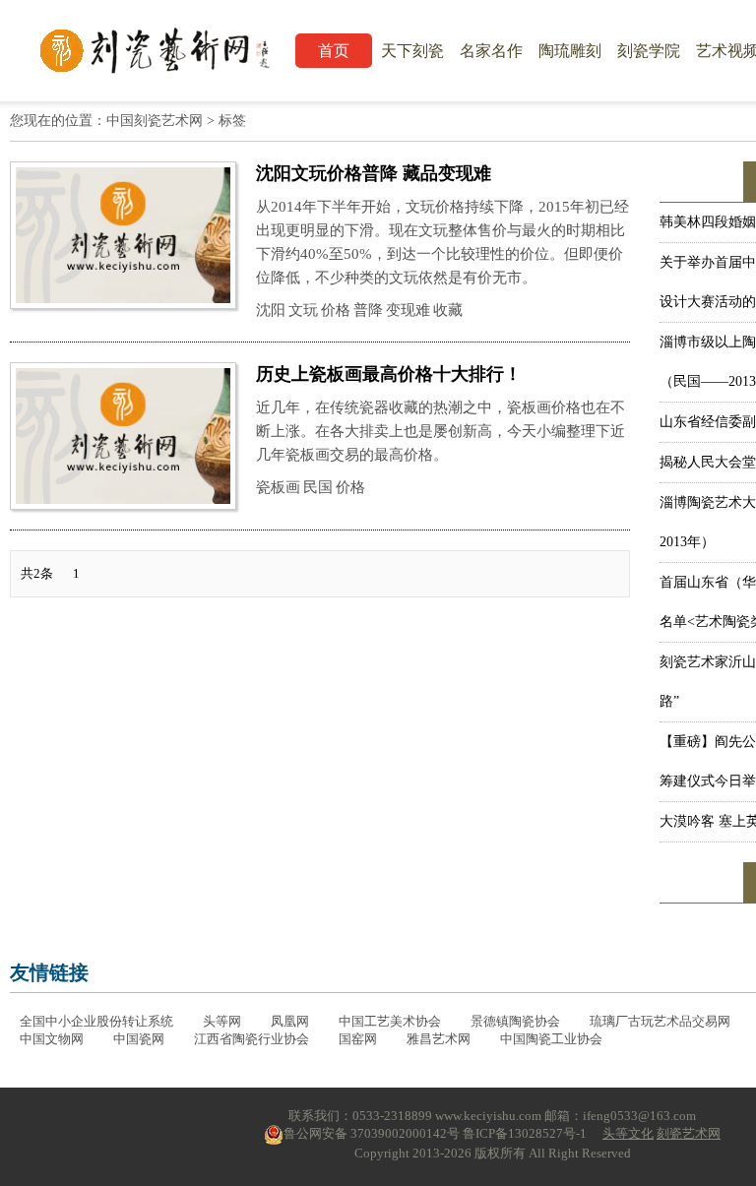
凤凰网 (290, 1021)
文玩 (303, 310)
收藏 (448, 310)
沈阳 (270, 310)
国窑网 (358, 1038)
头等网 (222, 1021)
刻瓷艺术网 (689, 1133)
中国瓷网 (138, 1038)
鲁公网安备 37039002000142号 (372, 1133)
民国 (318, 487)
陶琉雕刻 (569, 50)
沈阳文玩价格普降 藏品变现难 (373, 173)
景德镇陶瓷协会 (515, 1021)
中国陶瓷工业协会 (551, 1038)
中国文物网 (52, 1038)
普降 (368, 310)
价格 (335, 310)
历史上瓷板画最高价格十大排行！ (389, 374)
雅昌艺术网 (439, 1038)
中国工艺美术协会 (390, 1021)
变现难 (408, 310)
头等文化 (628, 1133)
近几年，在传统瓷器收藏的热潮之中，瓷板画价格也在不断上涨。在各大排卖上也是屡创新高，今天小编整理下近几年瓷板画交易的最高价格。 (440, 431)
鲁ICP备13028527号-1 (525, 1133)
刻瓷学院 (648, 50)
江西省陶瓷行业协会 (251, 1038)
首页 (333, 50)
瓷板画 (278, 487)
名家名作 (491, 50)
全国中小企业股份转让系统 (96, 1021)
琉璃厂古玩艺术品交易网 (660, 1021)
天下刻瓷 (412, 50)
